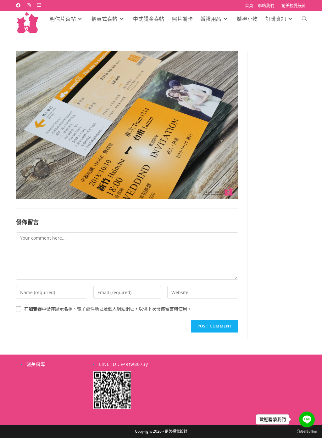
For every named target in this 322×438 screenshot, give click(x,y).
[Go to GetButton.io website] (307, 431)
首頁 (249, 5)
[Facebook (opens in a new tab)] (20, 5)
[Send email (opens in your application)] (39, 5)
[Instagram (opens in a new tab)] (29, 5)
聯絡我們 (266, 5)
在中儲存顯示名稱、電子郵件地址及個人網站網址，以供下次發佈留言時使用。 (108, 309)
